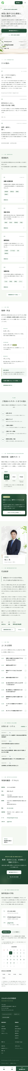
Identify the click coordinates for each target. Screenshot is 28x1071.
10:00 (4, 974)
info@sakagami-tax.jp (12, 817)
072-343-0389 (10, 808)
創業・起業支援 (18, 1028)
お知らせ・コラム (4, 1033)
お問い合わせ (17, 1046)
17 (17, 959)
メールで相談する (16, 932)
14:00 (14, 974)
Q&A (2, 1053)
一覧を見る (23, 726)
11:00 (9, 974)
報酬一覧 (3, 1050)
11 (20, 956)
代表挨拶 (3, 1026)
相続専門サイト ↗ (4, 1048)
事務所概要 (3, 1028)
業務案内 (16, 1026)
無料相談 (18, 2)
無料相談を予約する (14, 30)
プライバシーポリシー (19, 1048)
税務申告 (16, 1035)
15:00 (20, 974)
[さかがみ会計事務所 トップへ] (2, 2)
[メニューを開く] (25, 2)
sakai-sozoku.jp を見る (14, 512)
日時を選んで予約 (6, 932)
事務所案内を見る (8, 629)
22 (10, 962)
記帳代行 (16, 1038)
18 (20, 959)
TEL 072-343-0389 (14, 877)
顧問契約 (16, 1033)
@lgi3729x (9, 821)
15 (10, 959)
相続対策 (3, 1046)
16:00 (4, 978)
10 (17, 956)
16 (14, 959)
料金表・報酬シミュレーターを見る (11, 380)
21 (7, 962)
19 (23, 959)
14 (7, 959)
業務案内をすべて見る (14, 294)
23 (14, 962)
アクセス (20, 629)
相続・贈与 (17, 1031)
